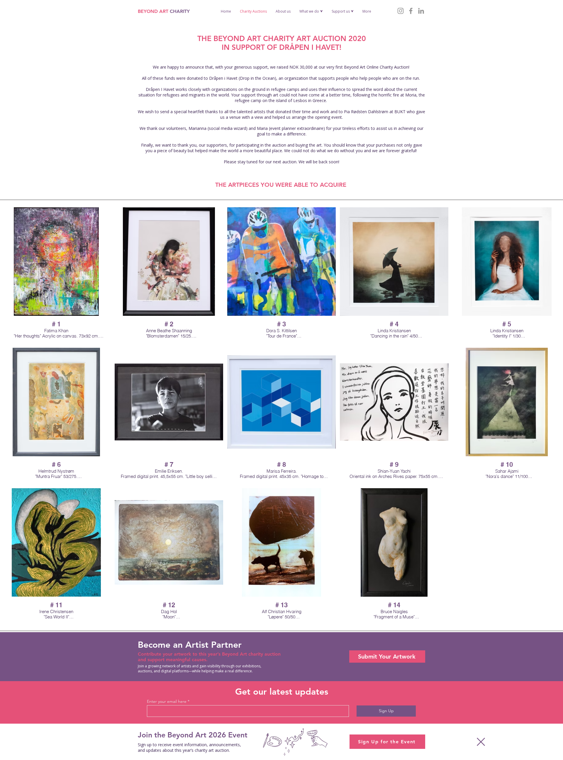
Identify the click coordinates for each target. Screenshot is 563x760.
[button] (480, 742)
